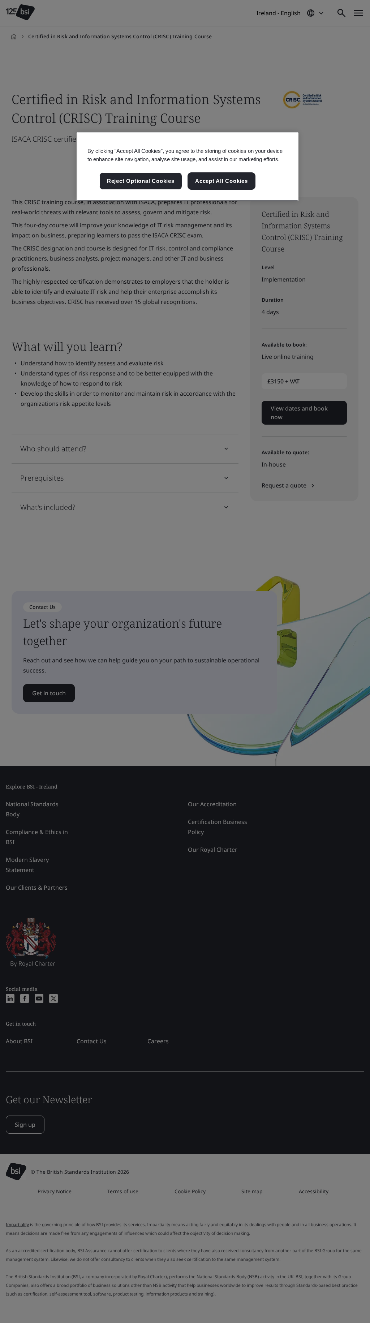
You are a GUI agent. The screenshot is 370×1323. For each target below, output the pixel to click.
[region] (187, 166)
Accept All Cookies (221, 181)
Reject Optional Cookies (141, 181)
